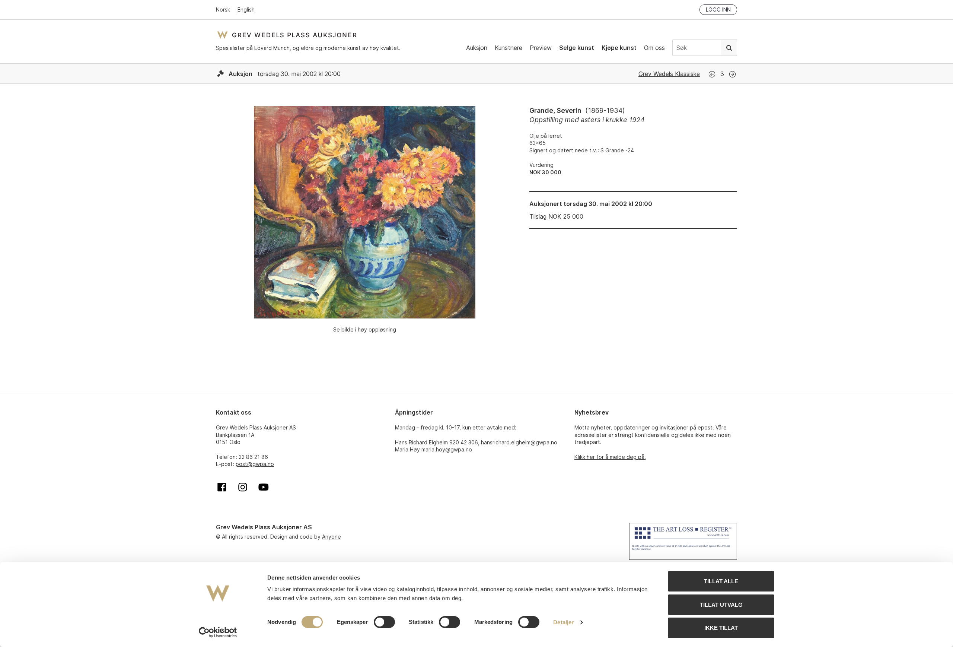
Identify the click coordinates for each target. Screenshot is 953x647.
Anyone (331, 536)
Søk (729, 47)
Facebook (222, 487)
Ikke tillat (721, 628)
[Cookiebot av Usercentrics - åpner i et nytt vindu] (218, 632)
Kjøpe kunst (619, 47)
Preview (541, 47)
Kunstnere (508, 47)
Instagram (243, 487)
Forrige (712, 74)
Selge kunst (576, 47)
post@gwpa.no (255, 464)
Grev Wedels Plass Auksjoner (287, 34)
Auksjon (476, 47)
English (246, 9)
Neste (732, 74)
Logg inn (718, 9)
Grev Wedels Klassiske (669, 73)
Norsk (223, 9)
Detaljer (563, 622)
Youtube (264, 487)
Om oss (654, 47)
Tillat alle (721, 581)
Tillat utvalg (721, 605)
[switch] (384, 622)
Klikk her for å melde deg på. (610, 457)
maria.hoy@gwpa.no (446, 449)
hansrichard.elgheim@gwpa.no (519, 442)
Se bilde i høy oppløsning (364, 329)
